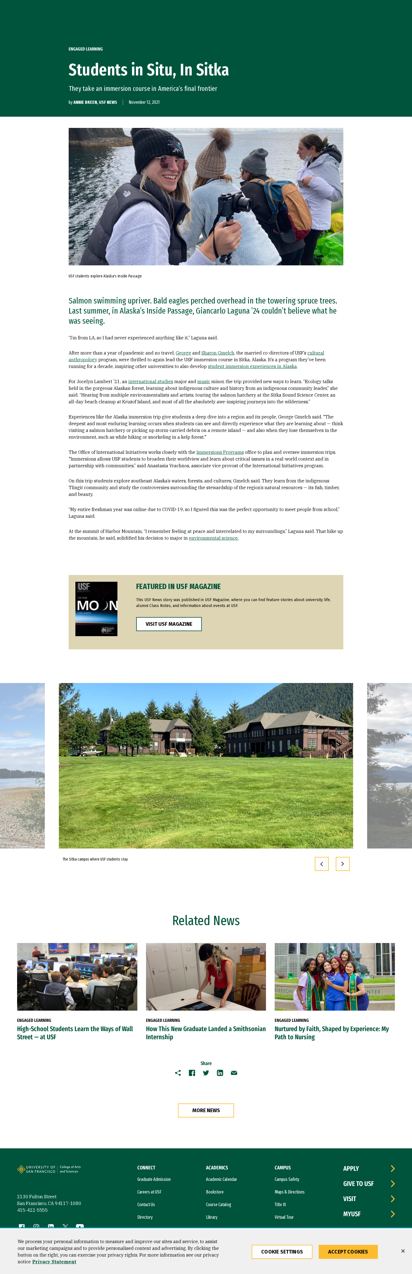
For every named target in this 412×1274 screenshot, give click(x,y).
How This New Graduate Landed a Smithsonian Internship (206, 1033)
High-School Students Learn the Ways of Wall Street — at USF (75, 1033)
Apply (351, 1168)
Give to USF (358, 1183)
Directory (145, 1217)
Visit (349, 1198)
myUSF (352, 1214)
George (183, 353)
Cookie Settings (282, 1252)
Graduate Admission (154, 1179)
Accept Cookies (348, 1252)
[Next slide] (343, 864)
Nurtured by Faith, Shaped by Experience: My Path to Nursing (332, 1033)
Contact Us (146, 1204)
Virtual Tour (284, 1217)
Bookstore (215, 1192)
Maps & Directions (290, 1192)
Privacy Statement (54, 1261)
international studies (150, 381)
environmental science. (214, 538)
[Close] (403, 1251)
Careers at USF (149, 1192)
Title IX (280, 1204)
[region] (206, 1251)
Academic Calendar (221, 1179)
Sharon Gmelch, (218, 353)
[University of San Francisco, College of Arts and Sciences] (78, 1171)
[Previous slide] (322, 864)
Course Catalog (218, 1204)
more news (206, 1110)
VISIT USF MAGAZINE (169, 624)
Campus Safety (287, 1179)
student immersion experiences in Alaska (252, 366)
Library (211, 1217)
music (203, 381)
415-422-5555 (32, 1210)
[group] (206, 765)
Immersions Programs (220, 452)
